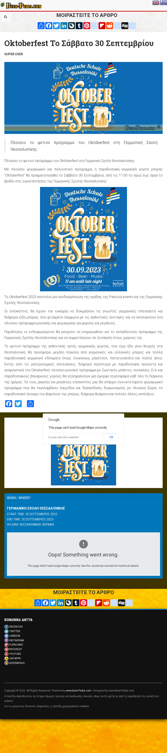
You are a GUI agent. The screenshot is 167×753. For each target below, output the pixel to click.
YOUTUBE (15, 653)
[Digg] (124, 25)
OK (111, 437)
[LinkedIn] (63, 25)
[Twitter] (56, 25)
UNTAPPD (15, 658)
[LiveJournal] (71, 25)
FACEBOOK (16, 626)
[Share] (41, 25)
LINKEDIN (14, 635)
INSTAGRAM (16, 640)
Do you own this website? (63, 437)
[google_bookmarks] (132, 25)
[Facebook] (48, 25)
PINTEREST (15, 649)
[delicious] (117, 25)
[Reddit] (109, 25)
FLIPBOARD (16, 644)
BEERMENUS (17, 663)
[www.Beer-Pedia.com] (21, 5)
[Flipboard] (102, 25)
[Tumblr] (79, 25)
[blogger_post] (94, 25)
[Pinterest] (86, 25)
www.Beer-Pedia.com (78, 690)
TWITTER (14, 631)
